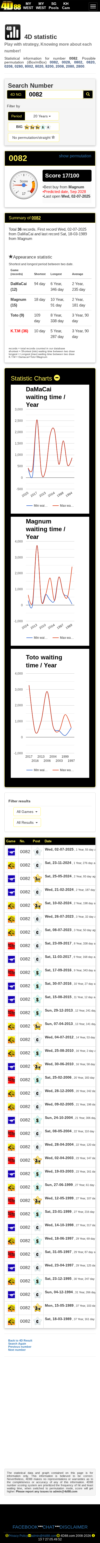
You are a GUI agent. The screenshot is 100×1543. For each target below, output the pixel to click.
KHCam (66, 6)
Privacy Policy (18, 1536)
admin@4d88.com (44, 1536)
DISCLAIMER (73, 1527)
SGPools (54, 6)
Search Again (17, 1343)
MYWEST (28, 6)
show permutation (75, 156)
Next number (17, 1349)
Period (16, 116)
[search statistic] (88, 94)
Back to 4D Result (20, 1340)
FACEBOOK (25, 1527)
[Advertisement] (50, 1415)
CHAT (49, 1527)
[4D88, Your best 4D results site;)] (11, 5)
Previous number (19, 1346)
